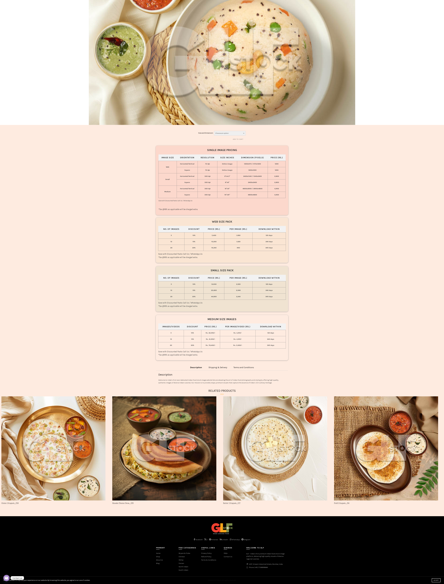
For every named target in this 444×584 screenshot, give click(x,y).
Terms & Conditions (208, 560)
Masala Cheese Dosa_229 (123, 503)
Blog (157, 563)
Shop (158, 557)
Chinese (182, 557)
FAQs (226, 553)
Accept (436, 580)
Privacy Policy (206, 553)
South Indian (183, 570)
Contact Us (228, 557)
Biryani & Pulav (184, 553)
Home (158, 553)
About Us (159, 560)
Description (196, 367)
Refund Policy (206, 557)
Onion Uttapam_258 (9, 503)
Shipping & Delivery (217, 367)
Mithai (181, 560)
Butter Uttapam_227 (231, 503)
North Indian (183, 567)
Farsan (181, 563)
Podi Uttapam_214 (341, 503)
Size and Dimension (205, 133)
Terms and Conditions (243, 367)
